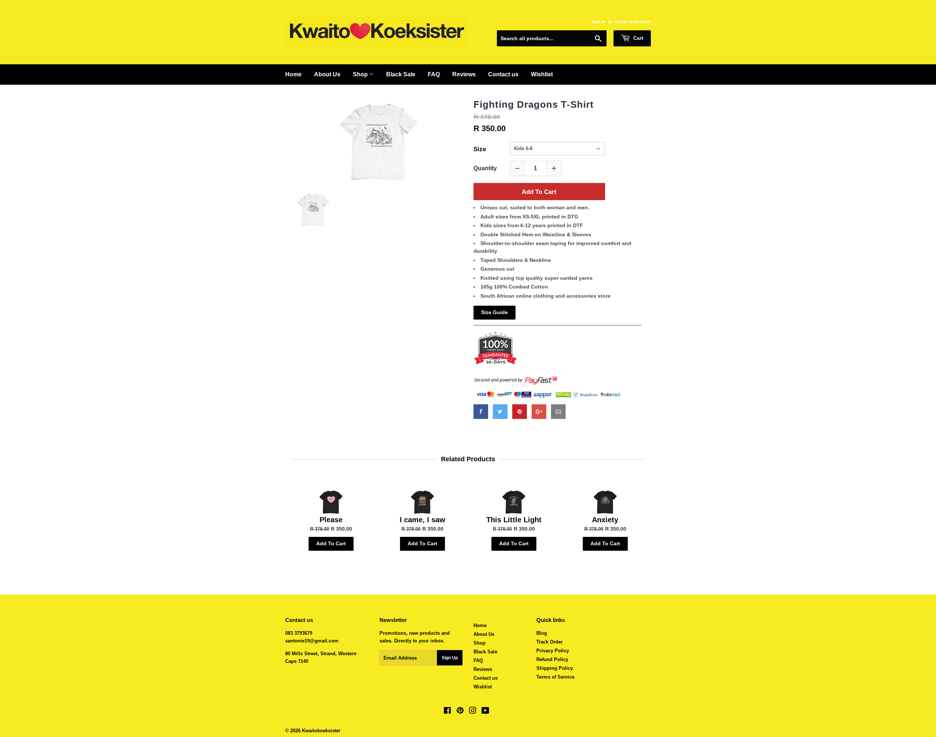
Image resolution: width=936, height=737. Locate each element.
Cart (638, 38)
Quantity (485, 168)
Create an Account (633, 21)
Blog (541, 633)
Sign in (598, 21)
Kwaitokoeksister (321, 730)
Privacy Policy (552, 650)
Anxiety (605, 520)
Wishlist (542, 74)
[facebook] (480, 411)
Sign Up (450, 657)
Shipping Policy (554, 668)
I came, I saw (422, 520)
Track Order (549, 642)
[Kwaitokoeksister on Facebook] (447, 711)
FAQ (434, 74)
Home (293, 74)
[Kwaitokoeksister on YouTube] (485, 711)
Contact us (503, 74)
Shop (361, 74)
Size (479, 149)
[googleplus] (539, 411)
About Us (327, 74)
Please (331, 520)
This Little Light (513, 520)
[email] (558, 411)
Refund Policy (552, 659)
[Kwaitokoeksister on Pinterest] (460, 711)
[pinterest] (519, 411)
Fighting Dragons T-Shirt (533, 104)
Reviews (464, 74)
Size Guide (494, 312)
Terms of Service (555, 677)
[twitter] (500, 411)
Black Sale (400, 74)
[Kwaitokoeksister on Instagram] (472, 711)
